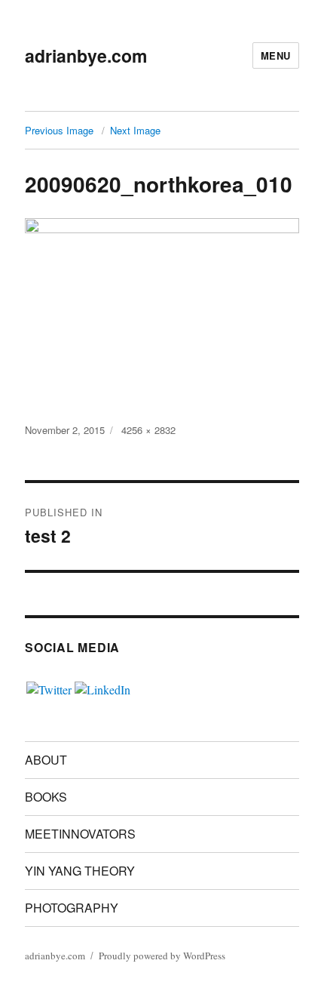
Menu (276, 55)
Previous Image (59, 130)
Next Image (135, 130)
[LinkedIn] (102, 687)
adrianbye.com (86, 55)
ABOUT (46, 759)
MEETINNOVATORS (80, 833)
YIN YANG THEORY (80, 870)
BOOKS (46, 796)
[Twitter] (49, 687)
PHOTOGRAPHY (71, 907)
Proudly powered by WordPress (162, 955)
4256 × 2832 (148, 430)
